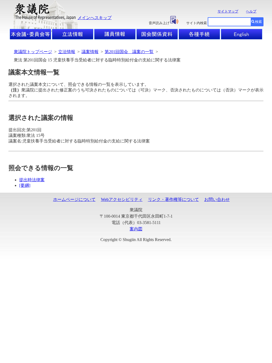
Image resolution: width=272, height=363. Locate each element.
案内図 (136, 229)
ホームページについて (74, 199)
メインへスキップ (95, 17)
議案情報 (90, 51)
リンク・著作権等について (173, 199)
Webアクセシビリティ (122, 199)
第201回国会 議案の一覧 (129, 51)
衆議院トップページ (33, 51)
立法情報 (66, 51)
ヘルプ (251, 11)
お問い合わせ (217, 199)
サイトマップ (228, 11)
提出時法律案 (32, 180)
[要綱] (24, 185)
